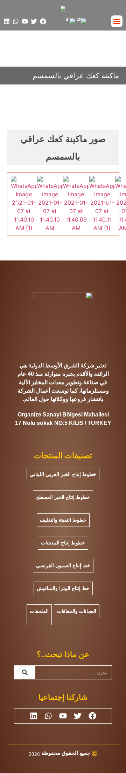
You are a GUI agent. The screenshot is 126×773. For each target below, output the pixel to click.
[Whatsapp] (16, 21)
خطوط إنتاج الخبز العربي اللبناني (63, 474)
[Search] (24, 672)
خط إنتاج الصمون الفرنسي (63, 565)
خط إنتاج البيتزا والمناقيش (63, 588)
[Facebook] (43, 21)
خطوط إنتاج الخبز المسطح (63, 497)
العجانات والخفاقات (76, 611)
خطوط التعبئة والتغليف (63, 520)
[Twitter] (34, 21)
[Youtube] (25, 21)
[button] (116, 21)
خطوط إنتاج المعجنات (63, 542)
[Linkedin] (7, 21)
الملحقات (39, 611)
